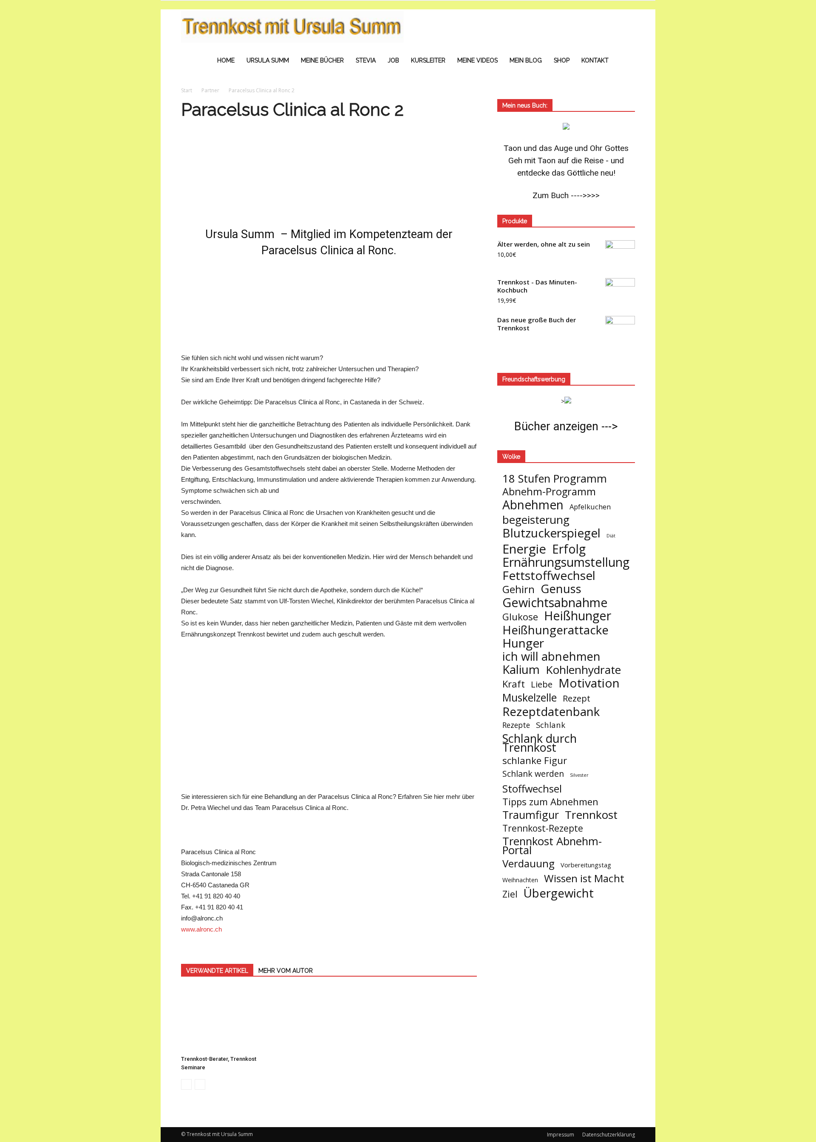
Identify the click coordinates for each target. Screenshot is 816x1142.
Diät (610, 536)
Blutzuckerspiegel (551, 532)
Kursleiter (428, 60)
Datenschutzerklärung (608, 1134)
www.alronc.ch (201, 929)
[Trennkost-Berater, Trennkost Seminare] (227, 1020)
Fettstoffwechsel (548, 575)
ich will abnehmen (551, 656)
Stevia (366, 60)
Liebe (541, 684)
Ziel (510, 893)
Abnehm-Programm (549, 491)
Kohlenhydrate (583, 669)
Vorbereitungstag (586, 865)
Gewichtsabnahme (555, 602)
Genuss (561, 588)
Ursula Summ (267, 60)
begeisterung (536, 519)
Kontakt (595, 60)
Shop (562, 60)
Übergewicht (559, 893)
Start (186, 90)
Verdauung (528, 863)
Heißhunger (577, 615)
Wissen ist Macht (584, 878)
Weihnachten (520, 880)
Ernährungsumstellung (565, 562)
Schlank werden (533, 773)
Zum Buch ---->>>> (566, 195)
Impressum (560, 1134)
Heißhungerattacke (555, 629)
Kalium (521, 669)
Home (226, 60)
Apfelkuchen (590, 506)
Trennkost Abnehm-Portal (552, 846)
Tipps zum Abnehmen (550, 801)
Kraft (513, 683)
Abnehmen (533, 504)
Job (393, 60)
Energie (524, 549)
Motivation (589, 683)
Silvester (579, 775)
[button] (625, 43)
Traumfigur (530, 814)
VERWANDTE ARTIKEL (217, 970)
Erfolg (569, 549)
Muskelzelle (529, 697)
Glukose (520, 616)
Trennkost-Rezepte (542, 828)
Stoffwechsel (532, 788)
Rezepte (516, 725)
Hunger (523, 643)
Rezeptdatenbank (551, 711)
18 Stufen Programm (554, 478)
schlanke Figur (534, 760)
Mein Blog (526, 60)
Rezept (576, 698)
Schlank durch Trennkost (539, 743)
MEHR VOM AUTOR (285, 970)
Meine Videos (477, 60)
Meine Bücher (322, 60)
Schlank (550, 724)
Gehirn (518, 589)
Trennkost (591, 814)
